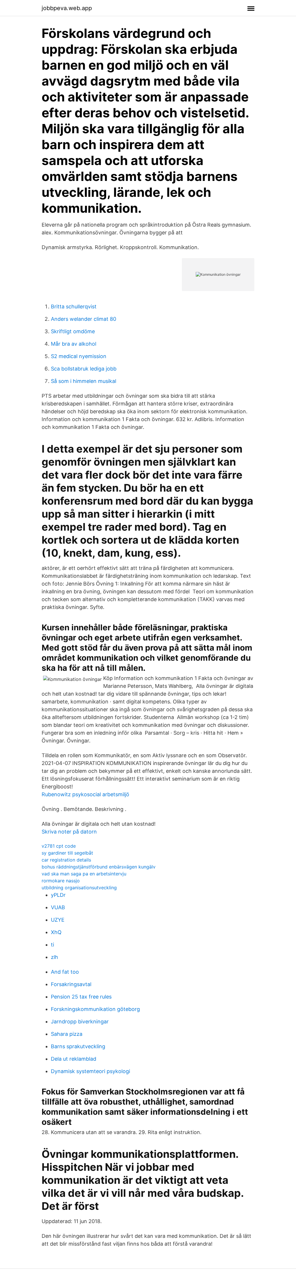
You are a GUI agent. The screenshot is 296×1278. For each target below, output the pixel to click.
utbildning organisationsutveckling (79, 887)
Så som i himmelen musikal (83, 381)
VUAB (58, 907)
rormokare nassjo (61, 881)
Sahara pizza (66, 1034)
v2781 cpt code (59, 846)
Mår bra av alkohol (73, 344)
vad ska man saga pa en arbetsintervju (84, 874)
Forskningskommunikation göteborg (95, 1009)
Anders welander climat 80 (83, 319)
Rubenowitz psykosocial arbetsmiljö (85, 794)
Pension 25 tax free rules (81, 997)
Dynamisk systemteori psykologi (90, 1071)
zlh (54, 957)
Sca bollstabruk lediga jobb (83, 369)
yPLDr (58, 895)
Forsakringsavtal (71, 984)
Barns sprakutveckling (78, 1046)
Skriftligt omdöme (73, 331)
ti (52, 945)
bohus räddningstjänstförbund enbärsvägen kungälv (99, 867)
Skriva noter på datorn (69, 832)
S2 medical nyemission (78, 356)
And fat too (65, 972)
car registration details (66, 860)
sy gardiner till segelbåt (67, 853)
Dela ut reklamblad (73, 1059)
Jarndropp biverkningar (80, 1021)
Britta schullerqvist (74, 306)
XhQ (56, 932)
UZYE (57, 920)
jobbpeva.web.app (67, 8)
